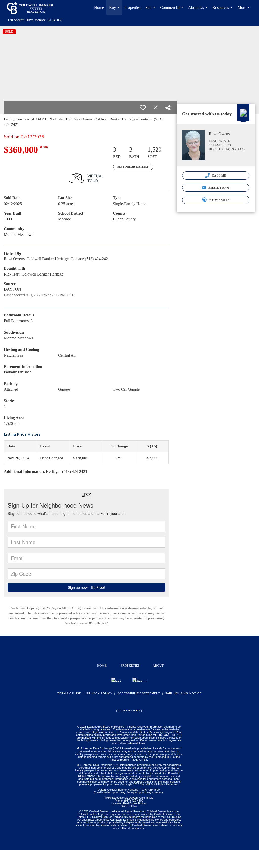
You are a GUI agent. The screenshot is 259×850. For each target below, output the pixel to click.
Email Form (218, 187)
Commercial (172, 10)
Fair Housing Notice (183, 693)
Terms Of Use (69, 693)
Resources (223, 10)
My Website (218, 199)
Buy (115, 10)
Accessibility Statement (138, 693)
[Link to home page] (32, 7)
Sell (151, 10)
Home (99, 7)
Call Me (218, 175)
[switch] (143, 108)
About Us (198, 10)
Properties (132, 7)
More (245, 10)
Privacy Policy (99, 693)
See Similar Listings (133, 166)
